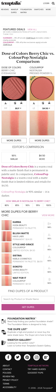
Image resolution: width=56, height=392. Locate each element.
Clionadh (7, 38)
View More (48, 215)
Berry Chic (39, 53)
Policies (7, 373)
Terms (6, 384)
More (48, 9)
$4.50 (45, 108)
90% (28, 205)
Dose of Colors (15, 53)
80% (7, 205)
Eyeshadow (8, 73)
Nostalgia (38, 57)
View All (32, 29)
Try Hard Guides (37, 369)
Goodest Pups (35, 373)
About (6, 365)
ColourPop (8, 42)
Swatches (38, 9)
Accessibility (9, 387)
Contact (7, 369)
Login (46, 3)
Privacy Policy (10, 380)
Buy (17, 108)
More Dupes (14, 140)
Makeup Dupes (14, 10)
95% (38, 205)
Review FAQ (8, 376)
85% (17, 205)
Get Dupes (28, 307)
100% (48, 205)
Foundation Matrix (26, 10)
